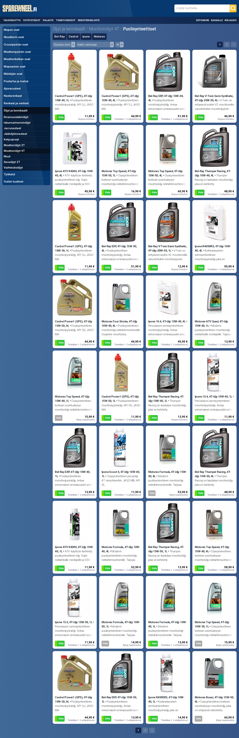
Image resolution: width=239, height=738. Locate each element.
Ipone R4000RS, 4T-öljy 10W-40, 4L (213, 248)
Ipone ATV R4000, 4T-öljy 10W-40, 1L (74, 549)
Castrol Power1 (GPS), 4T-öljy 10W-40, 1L (73, 98)
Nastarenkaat (13, 96)
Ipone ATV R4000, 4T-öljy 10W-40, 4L (74, 173)
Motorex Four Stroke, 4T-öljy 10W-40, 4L (119, 323)
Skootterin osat (14, 37)
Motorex (99, 36)
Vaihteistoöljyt (13, 167)
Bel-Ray (59, 36)
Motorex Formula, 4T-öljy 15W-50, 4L (167, 474)
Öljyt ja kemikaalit (15, 110)
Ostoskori (202, 20)
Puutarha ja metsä (16, 81)
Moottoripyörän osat (17, 52)
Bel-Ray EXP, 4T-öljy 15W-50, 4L (119, 248)
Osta (60, 117)
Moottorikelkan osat (17, 59)
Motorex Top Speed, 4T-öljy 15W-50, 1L (119, 173)
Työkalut (9, 174)
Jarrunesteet (12, 128)
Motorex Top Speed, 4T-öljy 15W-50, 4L (165, 173)
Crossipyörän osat (16, 44)
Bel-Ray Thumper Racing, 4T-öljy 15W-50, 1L (166, 549)
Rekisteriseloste (89, 20)
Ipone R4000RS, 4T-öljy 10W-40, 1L (166, 699)
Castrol (73, 36)
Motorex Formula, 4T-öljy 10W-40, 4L (121, 549)
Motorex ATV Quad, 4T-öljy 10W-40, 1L (211, 323)
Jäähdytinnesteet (15, 134)
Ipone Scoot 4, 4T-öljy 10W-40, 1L (121, 474)
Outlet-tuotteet (13, 181)
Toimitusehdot (65, 20)
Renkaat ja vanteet (16, 103)
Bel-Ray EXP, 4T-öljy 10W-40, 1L (72, 474)
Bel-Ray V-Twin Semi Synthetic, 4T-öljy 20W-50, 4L (214, 98)
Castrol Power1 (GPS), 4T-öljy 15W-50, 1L (120, 399)
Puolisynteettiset (139, 29)
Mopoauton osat (14, 66)
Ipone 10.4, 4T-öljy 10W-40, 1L (213, 396)
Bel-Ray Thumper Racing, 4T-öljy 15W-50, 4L (213, 474)
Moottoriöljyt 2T (14, 145)
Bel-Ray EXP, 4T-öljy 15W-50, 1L (119, 699)
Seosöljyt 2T (12, 162)
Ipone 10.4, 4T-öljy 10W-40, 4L (167, 321)
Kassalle (217, 20)
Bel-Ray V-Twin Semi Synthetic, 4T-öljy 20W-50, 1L (167, 248)
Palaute (48, 20)
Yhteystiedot (31, 20)
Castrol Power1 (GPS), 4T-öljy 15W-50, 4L (73, 323)
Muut (7, 156)
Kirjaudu (231, 20)
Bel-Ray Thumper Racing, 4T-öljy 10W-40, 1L (166, 399)
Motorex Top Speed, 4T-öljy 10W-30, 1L (212, 624)
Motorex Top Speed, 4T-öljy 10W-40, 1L (72, 399)
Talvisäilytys (12, 20)
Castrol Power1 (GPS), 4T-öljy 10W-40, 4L (120, 98)
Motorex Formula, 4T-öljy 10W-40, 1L (167, 624)
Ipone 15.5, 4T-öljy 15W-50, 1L (73, 622)
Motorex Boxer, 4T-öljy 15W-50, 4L (214, 699)
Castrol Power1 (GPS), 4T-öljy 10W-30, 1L (73, 248)
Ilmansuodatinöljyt (16, 117)
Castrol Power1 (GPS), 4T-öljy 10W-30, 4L (73, 699)
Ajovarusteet (12, 88)
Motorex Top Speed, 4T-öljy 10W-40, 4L (212, 549)
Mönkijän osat (13, 74)
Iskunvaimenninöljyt (17, 122)
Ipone (86, 36)
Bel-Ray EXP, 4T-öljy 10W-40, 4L (166, 98)
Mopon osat (11, 30)
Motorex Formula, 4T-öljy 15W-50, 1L (121, 624)
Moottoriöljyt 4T (14, 151)
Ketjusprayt (11, 139)
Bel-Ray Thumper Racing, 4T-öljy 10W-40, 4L (213, 173)
